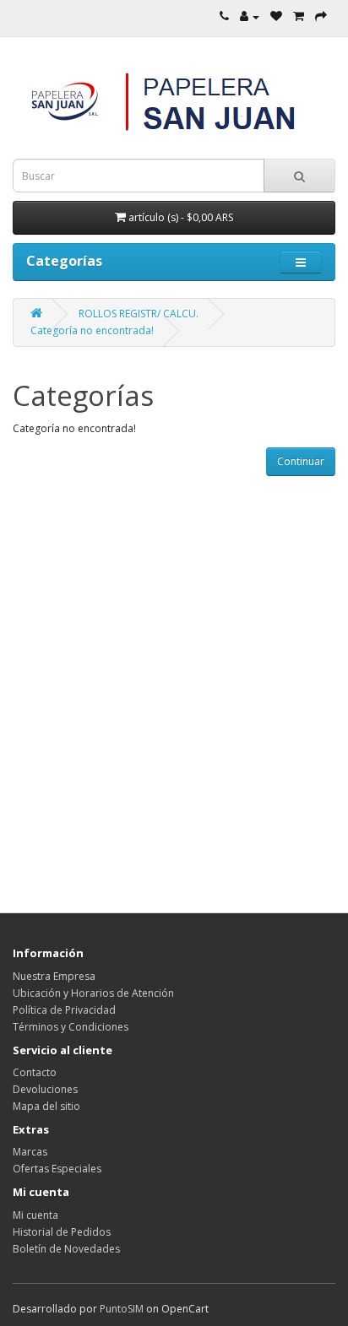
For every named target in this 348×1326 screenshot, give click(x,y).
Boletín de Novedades (66, 1249)
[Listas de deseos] (276, 16)
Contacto (35, 1072)
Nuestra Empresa (54, 976)
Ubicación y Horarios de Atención (93, 993)
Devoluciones (45, 1089)
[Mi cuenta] (249, 16)
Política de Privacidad (64, 1010)
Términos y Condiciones (70, 1027)
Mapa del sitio (46, 1106)
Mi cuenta (35, 1215)
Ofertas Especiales (57, 1168)
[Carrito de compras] (298, 16)
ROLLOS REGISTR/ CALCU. (138, 313)
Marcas (30, 1152)
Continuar (300, 461)
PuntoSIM (122, 1309)
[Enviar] (321, 16)
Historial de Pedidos (62, 1232)
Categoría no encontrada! (92, 330)
